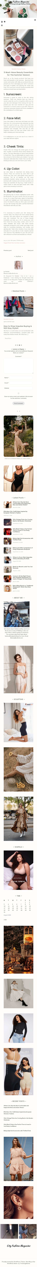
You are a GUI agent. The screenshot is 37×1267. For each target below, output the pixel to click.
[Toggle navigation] (2, 25)
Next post (30, 250)
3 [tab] (19, 345)
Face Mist (16, 242)
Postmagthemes (25, 1263)
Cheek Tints (11, 242)
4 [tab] (21, 345)
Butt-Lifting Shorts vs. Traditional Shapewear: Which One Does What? (23, 587)
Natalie (7, 271)
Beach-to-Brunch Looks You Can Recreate (23, 567)
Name (6, 377)
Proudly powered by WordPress (11, 1261)
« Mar (5, 919)
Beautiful (14, 69)
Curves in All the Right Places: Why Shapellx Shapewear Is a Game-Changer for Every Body (22, 577)
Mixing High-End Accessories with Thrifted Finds (23, 539)
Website (6, 388)
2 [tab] (17, 345)
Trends (23, 69)
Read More (8, 320)
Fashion (19, 69)
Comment (18, 356)
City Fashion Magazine (18, 1)
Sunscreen (22, 242)
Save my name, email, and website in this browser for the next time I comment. (18, 397)
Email (7, 383)
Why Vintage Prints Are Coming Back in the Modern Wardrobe (22, 520)
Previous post (7, 250)
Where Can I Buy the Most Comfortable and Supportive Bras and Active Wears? (21, 503)
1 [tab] (15, 345)
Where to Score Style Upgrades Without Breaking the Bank (22, 557)
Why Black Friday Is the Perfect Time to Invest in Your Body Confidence (22, 530)
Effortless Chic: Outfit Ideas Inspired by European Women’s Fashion (18, 308)
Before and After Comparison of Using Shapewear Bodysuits (23, 548)
